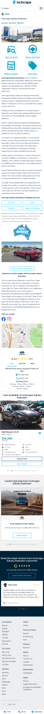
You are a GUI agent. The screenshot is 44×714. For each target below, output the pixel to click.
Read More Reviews (22, 575)
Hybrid (4, 685)
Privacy (26, 681)
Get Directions (23, 375)
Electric (5, 676)
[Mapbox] (7, 346)
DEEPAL (5, 635)
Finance (26, 648)
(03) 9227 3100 (23, 378)
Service (11, 203)
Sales (11, 363)
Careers (26, 662)
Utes (4, 691)
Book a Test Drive (33, 57)
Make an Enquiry (11, 74)
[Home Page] (22, 2)
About (25, 656)
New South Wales (9, 661)
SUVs (4, 679)
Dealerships (27, 673)
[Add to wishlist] (39, 433)
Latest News (28, 665)
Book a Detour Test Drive (22, 268)
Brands (4, 625)
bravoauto (6, 641)
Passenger (6, 682)
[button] (22, 593)
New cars (5, 652)
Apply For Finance (32, 208)
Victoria (5, 664)
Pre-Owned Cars (8, 658)
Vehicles (5, 673)
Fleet (4, 694)
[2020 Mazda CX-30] (22, 415)
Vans (4, 688)
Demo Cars (6, 655)
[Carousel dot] (7, 470)
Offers (25, 625)
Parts (32, 203)
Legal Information (30, 684)
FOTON (5, 644)
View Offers (33, 74)
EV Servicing (28, 637)
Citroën (5, 638)
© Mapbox (38, 347)
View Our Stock (11, 57)
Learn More (22, 535)
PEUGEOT (5, 632)
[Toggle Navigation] (41, 8)
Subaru (5, 628)
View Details (22, 464)
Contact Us (27, 659)
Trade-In (11, 208)
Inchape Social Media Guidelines (32, 688)
